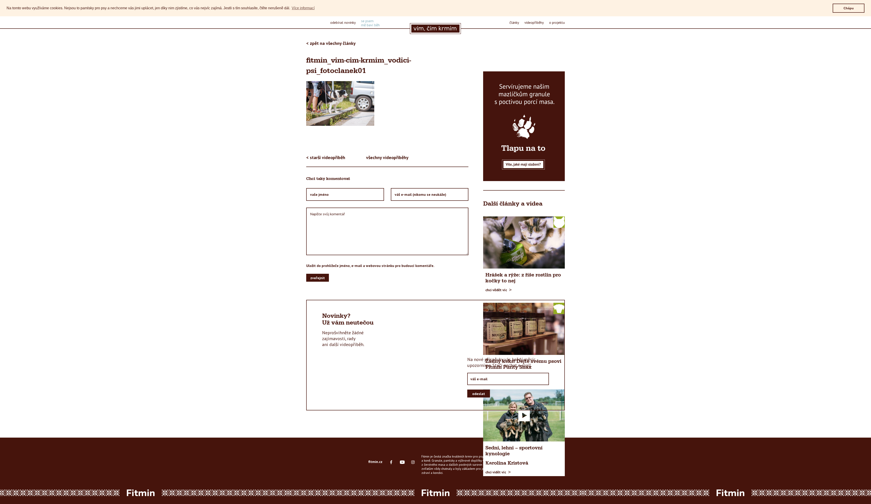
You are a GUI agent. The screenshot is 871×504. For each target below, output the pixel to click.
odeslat (478, 393)
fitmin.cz (375, 461)
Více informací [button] (303, 8)
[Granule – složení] (524, 126)
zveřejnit (317, 278)
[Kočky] (559, 222)
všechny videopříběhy (387, 157)
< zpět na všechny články (331, 43)
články (514, 22)
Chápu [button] (849, 8)
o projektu (557, 22)
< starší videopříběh (325, 157)
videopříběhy (534, 22)
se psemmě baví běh (370, 23)
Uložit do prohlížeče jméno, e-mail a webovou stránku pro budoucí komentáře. (370, 265)
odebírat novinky (343, 22)
